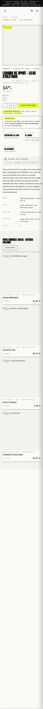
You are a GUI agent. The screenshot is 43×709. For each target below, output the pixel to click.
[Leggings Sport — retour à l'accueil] (5, 11)
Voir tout (10, 247)
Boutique (14, 17)
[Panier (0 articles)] (32, 11)
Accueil (6, 17)
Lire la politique (32, 140)
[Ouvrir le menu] (37, 11)
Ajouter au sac (28, 105)
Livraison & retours (12, 113)
